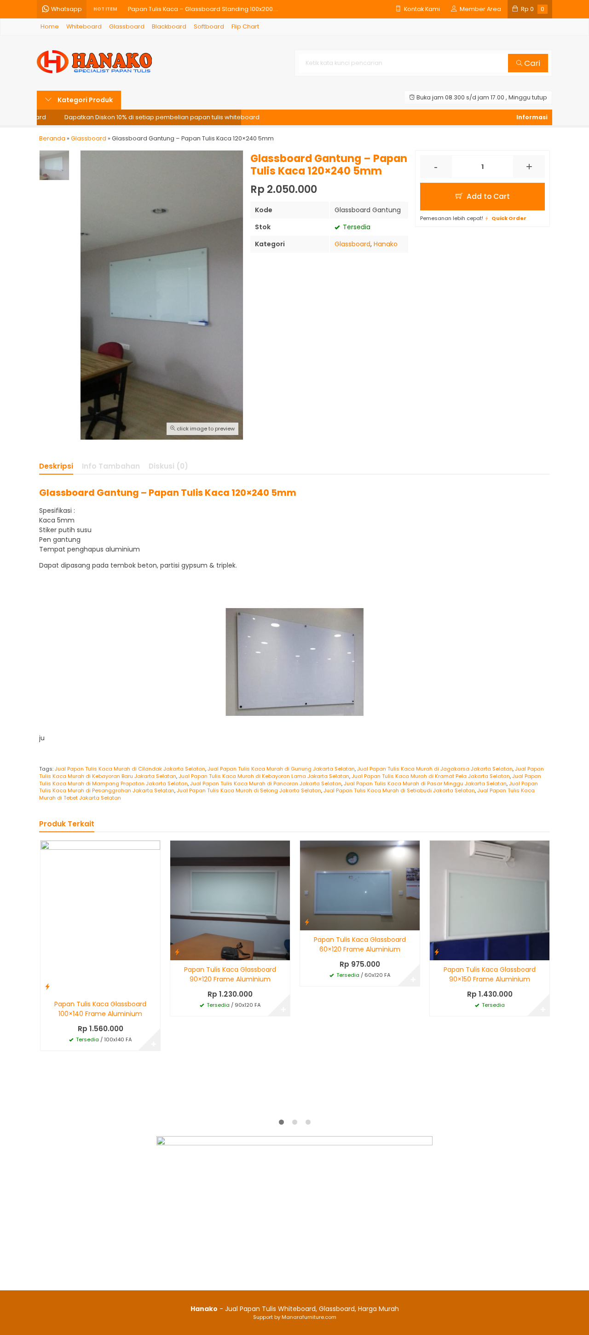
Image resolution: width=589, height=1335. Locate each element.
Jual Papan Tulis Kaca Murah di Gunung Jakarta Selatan (281, 768)
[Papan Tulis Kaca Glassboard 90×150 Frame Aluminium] (489, 900)
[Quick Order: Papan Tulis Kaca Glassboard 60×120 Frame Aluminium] (307, 922)
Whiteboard (84, 26)
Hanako (386, 244)
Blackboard (169, 26)
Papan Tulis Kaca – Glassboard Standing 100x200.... (203, 9)
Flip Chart (245, 26)
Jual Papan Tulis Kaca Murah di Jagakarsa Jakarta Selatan (435, 768)
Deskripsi (56, 466)
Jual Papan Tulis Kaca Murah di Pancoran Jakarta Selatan (265, 783)
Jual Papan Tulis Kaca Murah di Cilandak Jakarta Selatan (130, 768)
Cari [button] (531, 63)
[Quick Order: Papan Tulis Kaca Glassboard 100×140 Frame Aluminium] (47, 986)
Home (49, 26)
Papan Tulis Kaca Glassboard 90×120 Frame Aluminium (230, 974)
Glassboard (126, 26)
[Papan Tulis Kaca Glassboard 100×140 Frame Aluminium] (100, 917)
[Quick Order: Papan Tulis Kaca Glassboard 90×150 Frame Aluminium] (436, 952)
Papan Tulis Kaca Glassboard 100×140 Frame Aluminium (100, 1008)
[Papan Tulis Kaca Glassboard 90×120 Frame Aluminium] (230, 900)
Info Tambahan (111, 466)
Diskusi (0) (168, 466)
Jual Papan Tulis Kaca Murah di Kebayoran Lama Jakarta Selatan (264, 776)
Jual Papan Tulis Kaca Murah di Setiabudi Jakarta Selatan (399, 790)
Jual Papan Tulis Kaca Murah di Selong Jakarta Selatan (249, 790)
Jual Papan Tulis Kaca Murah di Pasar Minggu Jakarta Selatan (425, 783)
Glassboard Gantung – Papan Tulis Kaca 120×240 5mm (167, 492)
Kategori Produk (84, 99)
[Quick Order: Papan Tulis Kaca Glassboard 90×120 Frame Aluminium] (177, 952)
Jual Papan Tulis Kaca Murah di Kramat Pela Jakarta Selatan (431, 776)
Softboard (209, 26)
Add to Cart (487, 196)
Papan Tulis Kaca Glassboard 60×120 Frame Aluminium (360, 944)
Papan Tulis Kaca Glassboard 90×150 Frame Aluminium (490, 974)
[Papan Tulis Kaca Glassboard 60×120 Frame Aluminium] (360, 884)
